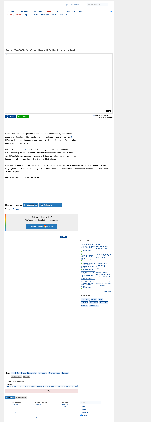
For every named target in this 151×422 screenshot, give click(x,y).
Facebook (85, 412)
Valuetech (84, 302)
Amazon (38, 414)
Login (66, 5)
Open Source (39, 408)
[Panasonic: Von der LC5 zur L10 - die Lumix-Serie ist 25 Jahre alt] (88, 285)
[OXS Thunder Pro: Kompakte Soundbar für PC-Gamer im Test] (88, 248)
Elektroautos (39, 418)
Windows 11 (39, 406)
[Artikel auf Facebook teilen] (13, 237)
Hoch (7, 402)
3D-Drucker (39, 416)
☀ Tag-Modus (10, 397)
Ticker (15, 406)
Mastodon (85, 418)
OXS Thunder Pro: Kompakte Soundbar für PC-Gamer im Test (103, 246)
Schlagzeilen (24, 11)
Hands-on (84, 306)
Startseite (10, 11)
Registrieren (75, 5)
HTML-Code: (9, 384)
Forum (84, 409)
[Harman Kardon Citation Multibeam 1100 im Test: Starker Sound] (88, 257)
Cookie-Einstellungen (67, 414)
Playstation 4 (94, 306)
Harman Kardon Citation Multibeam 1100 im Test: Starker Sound (103, 255)
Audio (24, 373)
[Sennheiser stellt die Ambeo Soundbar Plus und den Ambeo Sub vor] (88, 275)
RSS (83, 406)
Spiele (27, 15)
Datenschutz (65, 412)
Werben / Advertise (67, 410)
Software (35, 15)
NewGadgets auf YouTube (50, 205)
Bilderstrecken (17, 414)
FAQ (57, 11)
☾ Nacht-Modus (21, 397)
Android (93, 299)
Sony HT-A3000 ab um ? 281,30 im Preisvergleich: (24, 177)
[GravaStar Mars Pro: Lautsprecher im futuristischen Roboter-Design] (88, 266)
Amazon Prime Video (41, 412)
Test (18, 373)
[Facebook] (108, 11)
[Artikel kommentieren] (46, 237)
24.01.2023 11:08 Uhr (106, 117)
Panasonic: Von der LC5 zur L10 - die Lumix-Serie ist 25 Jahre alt (103, 283)
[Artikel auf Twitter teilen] (29, 237)
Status (63, 416)
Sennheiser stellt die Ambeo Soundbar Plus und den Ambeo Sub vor (103, 274)
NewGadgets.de (30, 205)
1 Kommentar (23, 116)
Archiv (15, 416)
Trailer (100, 299)
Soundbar (65, 373)
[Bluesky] (111, 11)
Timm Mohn (85, 299)
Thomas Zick (108, 115)
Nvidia (37, 410)
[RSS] (104, 11)
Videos (49, 11)
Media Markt (39, 404)
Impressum (65, 408)
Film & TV (63, 15)
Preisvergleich (69, 11)
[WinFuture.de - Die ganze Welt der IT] (23, 6)
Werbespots (45, 15)
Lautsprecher (32, 373)
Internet (54, 15)
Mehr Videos (107, 291)
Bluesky (84, 415)
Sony (73, 137)
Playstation (103, 302)
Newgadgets (43, 373)
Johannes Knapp (24, 150)
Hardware (18, 209)
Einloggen (64, 406)
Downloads (37, 11)
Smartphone (94, 302)
